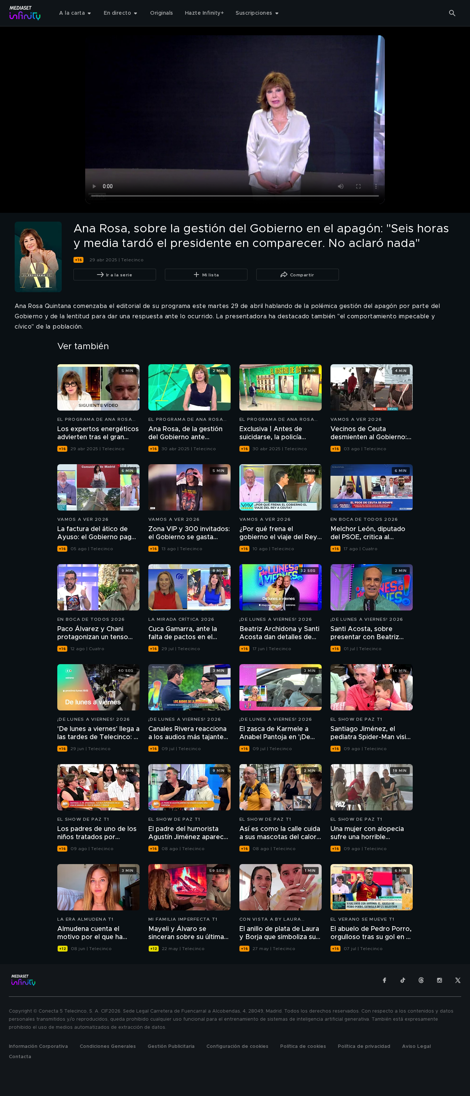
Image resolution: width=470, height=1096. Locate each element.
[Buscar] (452, 13)
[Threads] (421, 980)
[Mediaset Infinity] (25, 13)
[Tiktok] (403, 980)
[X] (458, 980)
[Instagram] (439, 980)
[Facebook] (384, 980)
